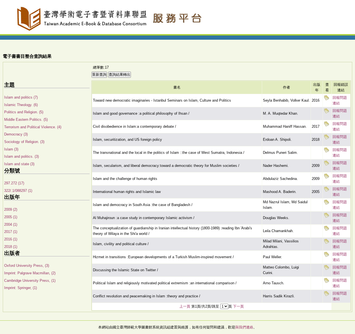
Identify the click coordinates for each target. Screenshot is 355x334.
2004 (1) (10, 224)
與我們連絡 (244, 327)
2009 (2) (10, 209)
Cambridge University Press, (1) (29, 280)
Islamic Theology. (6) (21, 105)
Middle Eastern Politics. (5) (26, 119)
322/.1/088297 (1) (18, 191)
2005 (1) (10, 217)
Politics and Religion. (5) (23, 112)
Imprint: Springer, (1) (20, 288)
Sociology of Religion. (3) (24, 142)
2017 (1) (10, 232)
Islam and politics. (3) (21, 156)
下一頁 (238, 306)
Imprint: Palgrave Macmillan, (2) (29, 273)
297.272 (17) (14, 183)
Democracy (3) (16, 134)
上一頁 (184, 306)
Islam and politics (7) (21, 97)
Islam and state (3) (19, 164)
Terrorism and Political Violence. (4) (32, 127)
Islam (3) (11, 149)
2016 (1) (10, 239)
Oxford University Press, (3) (26, 265)
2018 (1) (10, 247)
